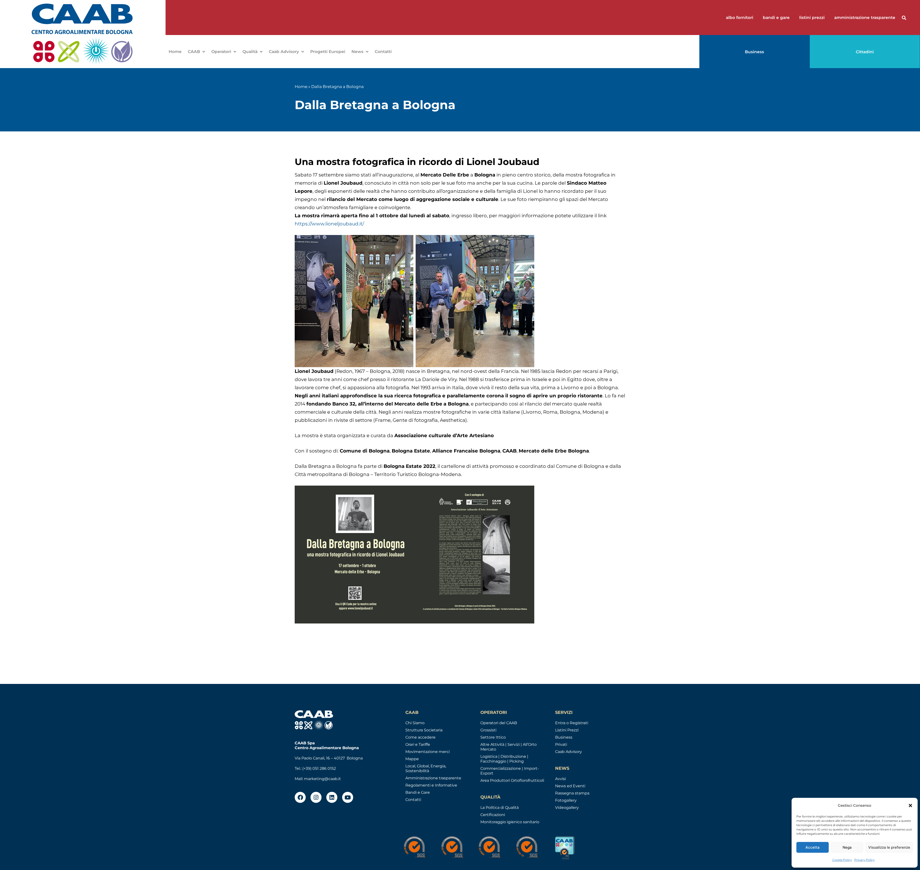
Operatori (221, 51)
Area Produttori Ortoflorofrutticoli (512, 780)
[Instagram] (316, 797)
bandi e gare (776, 17)
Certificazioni (492, 814)
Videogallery (567, 807)
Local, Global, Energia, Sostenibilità (425, 768)
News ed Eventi (570, 786)
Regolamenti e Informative (431, 785)
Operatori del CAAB (498, 723)
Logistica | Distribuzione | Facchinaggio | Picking (504, 759)
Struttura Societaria (424, 730)
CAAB (194, 51)
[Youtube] (347, 797)
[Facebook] (300, 797)
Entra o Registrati (571, 723)
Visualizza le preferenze (889, 847)
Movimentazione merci (427, 751)
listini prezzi (812, 17)
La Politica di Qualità (499, 807)
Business (563, 737)
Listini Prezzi (567, 730)
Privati (561, 744)
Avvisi (560, 778)
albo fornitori (739, 17)
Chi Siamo (415, 723)
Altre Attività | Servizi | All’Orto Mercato (508, 747)
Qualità (250, 51)
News (357, 51)
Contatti (383, 51)
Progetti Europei (327, 51)
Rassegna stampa (572, 793)
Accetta (812, 847)
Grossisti (488, 730)
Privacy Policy (864, 860)
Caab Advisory (284, 51)
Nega (847, 847)
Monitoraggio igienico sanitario (509, 822)
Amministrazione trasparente (433, 778)
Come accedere (420, 737)
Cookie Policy (842, 860)
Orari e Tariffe (417, 744)
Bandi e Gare (417, 792)
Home (175, 51)
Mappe (412, 759)
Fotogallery (566, 800)
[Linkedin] (331, 797)
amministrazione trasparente (864, 17)
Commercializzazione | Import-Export (509, 771)
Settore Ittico (493, 737)
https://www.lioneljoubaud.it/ (329, 224)
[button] (910, 805)
